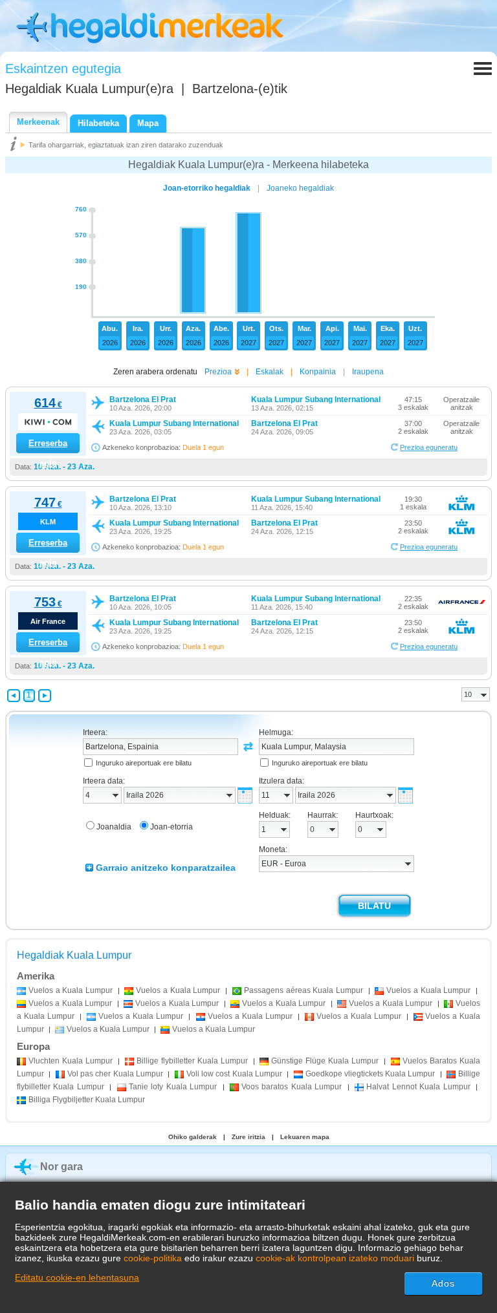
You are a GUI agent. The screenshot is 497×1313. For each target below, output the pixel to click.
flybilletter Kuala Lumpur (192, 1060)
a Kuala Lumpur (70, 990)
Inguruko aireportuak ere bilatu (144, 763)
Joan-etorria (171, 826)
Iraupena (368, 371)
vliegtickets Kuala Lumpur (370, 1073)
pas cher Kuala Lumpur (115, 1073)
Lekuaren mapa (304, 1136)
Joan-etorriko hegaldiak (206, 188)
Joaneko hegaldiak (300, 188)
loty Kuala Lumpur (173, 1086)
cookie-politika (153, 1258)
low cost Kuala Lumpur (234, 1073)
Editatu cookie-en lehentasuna (77, 1277)
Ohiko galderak (192, 1136)
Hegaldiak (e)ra (89, 88)
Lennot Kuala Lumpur (418, 1086)
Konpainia (318, 371)
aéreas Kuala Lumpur (303, 990)
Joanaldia (113, 826)
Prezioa (218, 371)
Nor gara (61, 1166)
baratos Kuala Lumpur (291, 1086)
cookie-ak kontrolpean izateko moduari (335, 1258)
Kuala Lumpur (70, 1060)
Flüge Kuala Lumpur (325, 1060)
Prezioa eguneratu (429, 447)
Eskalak (269, 371)
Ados (443, 1283)
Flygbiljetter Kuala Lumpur (86, 1099)
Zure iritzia (248, 1136)
